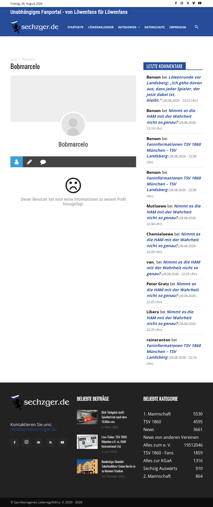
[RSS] (50, 443)
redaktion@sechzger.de (33, 429)
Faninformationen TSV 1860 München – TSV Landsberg (174, 150)
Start (13, 59)
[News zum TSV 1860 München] (34, 27)
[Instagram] (182, 3)
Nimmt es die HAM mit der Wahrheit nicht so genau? (171, 116)
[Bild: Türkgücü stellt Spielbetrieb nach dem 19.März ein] (87, 417)
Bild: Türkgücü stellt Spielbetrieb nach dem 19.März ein (114, 417)
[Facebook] (176, 3)
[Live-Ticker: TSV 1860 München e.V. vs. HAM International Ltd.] (87, 442)
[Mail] (38, 443)
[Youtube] (200, 3)
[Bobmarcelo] (73, 124)
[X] (188, 3)
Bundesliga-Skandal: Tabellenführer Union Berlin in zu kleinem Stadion (118, 466)
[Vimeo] (194, 3)
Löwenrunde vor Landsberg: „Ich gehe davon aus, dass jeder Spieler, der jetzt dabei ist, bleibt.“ (174, 88)
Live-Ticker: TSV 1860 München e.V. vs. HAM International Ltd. (114, 441)
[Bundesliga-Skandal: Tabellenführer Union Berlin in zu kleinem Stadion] (87, 466)
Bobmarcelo (73, 144)
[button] (196, 27)
